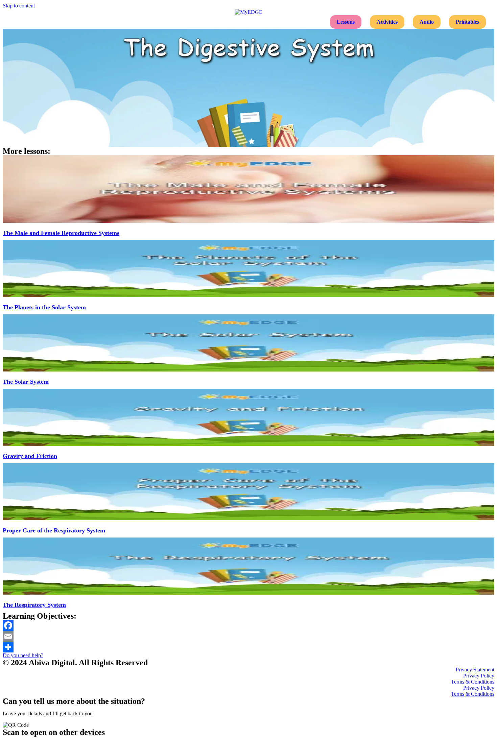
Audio (427, 22)
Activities (387, 22)
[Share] (248, 647)
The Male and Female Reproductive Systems (61, 233)
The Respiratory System (34, 604)
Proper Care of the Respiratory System (54, 530)
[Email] (248, 636)
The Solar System (26, 381)
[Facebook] (248, 625)
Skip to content (19, 5)
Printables (467, 22)
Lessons (346, 22)
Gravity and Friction (30, 456)
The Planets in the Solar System (44, 307)
